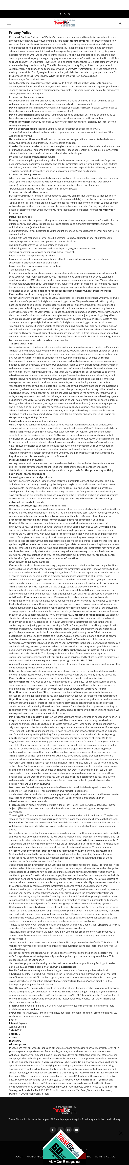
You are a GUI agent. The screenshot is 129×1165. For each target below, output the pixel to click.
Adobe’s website (31, 1009)
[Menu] (9, 23)
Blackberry (15, 1041)
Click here (103, 924)
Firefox (13, 1019)
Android (13, 1037)
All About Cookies (71, 998)
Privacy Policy (31, 597)
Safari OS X (15, 1030)
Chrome (21, 1026)
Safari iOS (14, 1034)
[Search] (120, 23)
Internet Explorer (18, 1023)
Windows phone (17, 1044)
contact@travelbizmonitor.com (50, 1086)
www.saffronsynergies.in (81, 69)
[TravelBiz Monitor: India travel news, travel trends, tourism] (64, 23)
